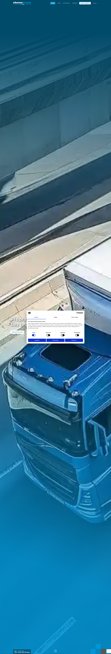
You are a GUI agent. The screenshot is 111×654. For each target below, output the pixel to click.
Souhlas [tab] (36, 317)
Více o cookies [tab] (74, 317)
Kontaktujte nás (17, 332)
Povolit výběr (55, 340)
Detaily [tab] (55, 317)
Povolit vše (73, 340)
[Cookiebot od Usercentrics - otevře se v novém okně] (77, 313)
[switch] (48, 335)
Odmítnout (37, 340)
